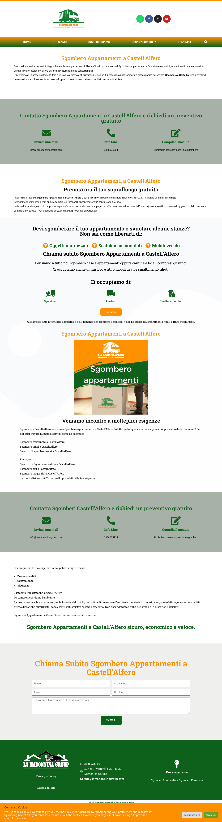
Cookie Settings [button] (192, 814)
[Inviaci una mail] (46, 133)
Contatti (184, 42)
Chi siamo (60, 42)
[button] (205, 42)
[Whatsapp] (140, 19)
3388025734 (139, 197)
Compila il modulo (175, 142)
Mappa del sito (46, 787)
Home (27, 42)
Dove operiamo (99, 42)
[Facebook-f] (149, 19)
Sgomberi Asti (176, 66)
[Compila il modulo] (175, 133)
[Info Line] (111, 133)
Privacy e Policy (46, 776)
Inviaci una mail (46, 142)
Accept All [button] (211, 814)
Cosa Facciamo (142, 42)
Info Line (111, 142)
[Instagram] (158, 19)
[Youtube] (167, 19)
